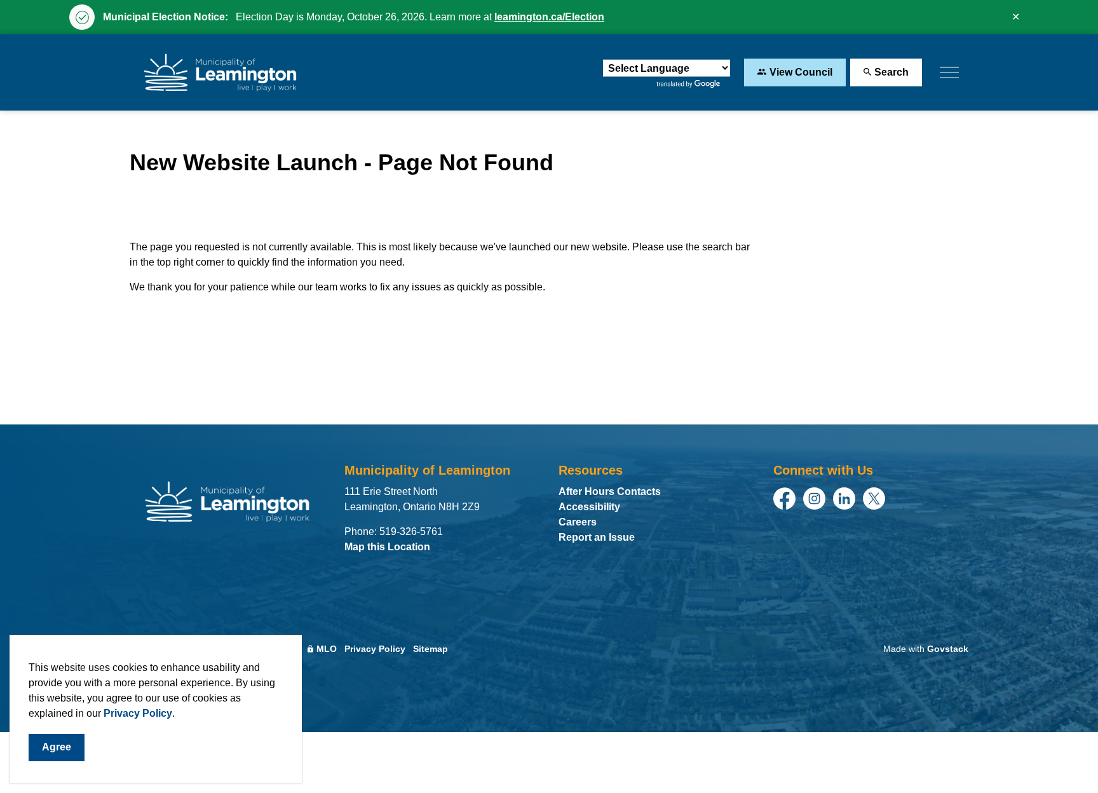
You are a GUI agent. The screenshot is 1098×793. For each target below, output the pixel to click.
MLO (326, 649)
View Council (800, 72)
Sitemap (430, 649)
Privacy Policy (138, 713)
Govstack (947, 649)
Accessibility (589, 506)
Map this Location (387, 546)
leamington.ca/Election (549, 16)
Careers (578, 522)
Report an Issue (597, 537)
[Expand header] (949, 72)
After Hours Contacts (610, 491)
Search (891, 72)
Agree (56, 747)
